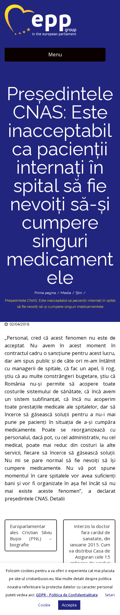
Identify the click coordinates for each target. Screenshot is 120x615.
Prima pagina (45, 293)
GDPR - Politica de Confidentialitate (67, 595)
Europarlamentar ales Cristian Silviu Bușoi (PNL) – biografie (31, 535)
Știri (79, 293)
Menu (55, 54)
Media (66, 293)
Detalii (58, 498)
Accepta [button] (69, 605)
